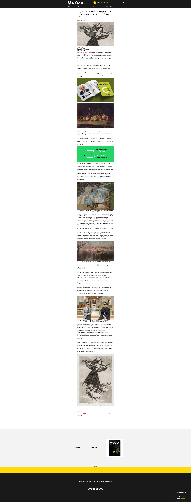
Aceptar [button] (182, 498)
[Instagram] (112, 413)
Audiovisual (79, 6)
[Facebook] (109, 413)
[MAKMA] (80, 415)
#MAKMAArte (80, 47)
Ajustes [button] (178, 498)
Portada (69, 6)
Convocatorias (99, 6)
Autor (78, 411)
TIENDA (111, 6)
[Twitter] (111, 413)
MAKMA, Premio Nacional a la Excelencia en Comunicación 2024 (104, 3)
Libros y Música (91, 6)
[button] (123, 3)
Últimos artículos (83, 411)
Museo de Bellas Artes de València (85, 52)
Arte (74, 6)
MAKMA (106, 6)
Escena (85, 6)
